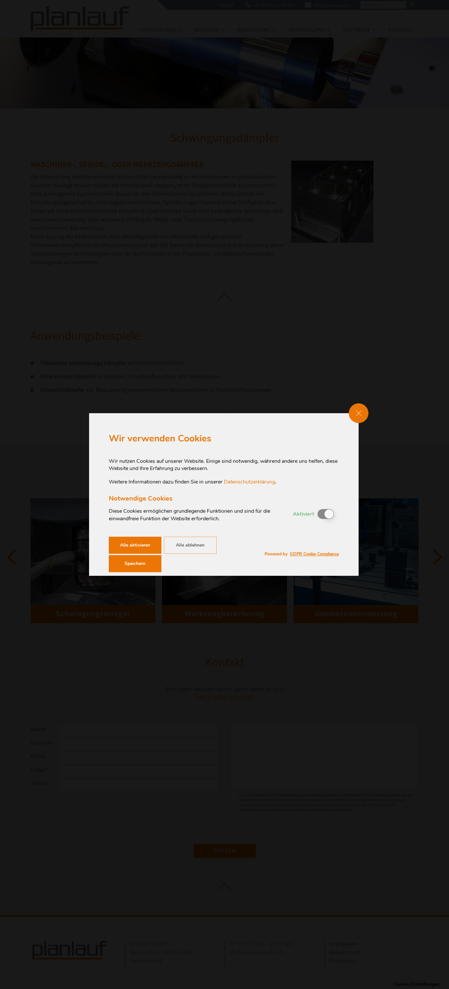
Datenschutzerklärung (249, 481)
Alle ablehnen (190, 545)
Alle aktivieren (135, 545)
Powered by (302, 554)
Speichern (135, 563)
